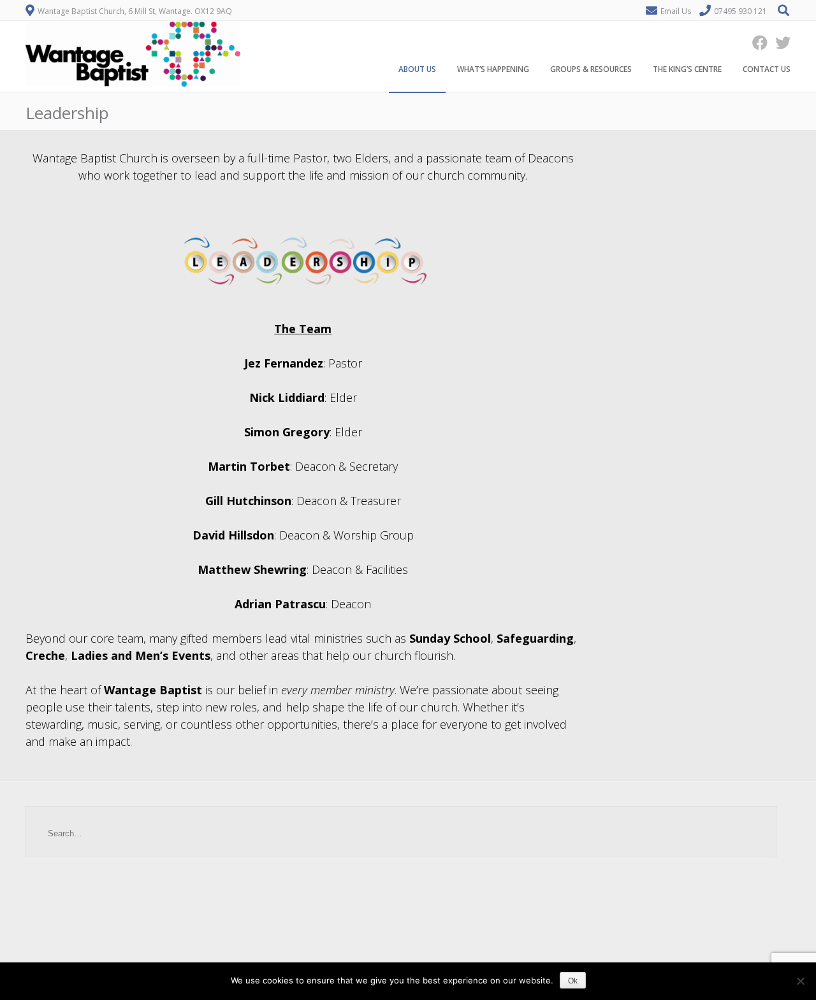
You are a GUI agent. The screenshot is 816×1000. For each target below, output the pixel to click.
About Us (417, 69)
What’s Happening (493, 69)
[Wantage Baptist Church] (133, 83)
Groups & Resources (591, 69)
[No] (800, 981)
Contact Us (766, 69)
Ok (573, 980)
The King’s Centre (687, 69)
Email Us (675, 11)
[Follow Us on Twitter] (779, 42)
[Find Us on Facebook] (756, 42)
